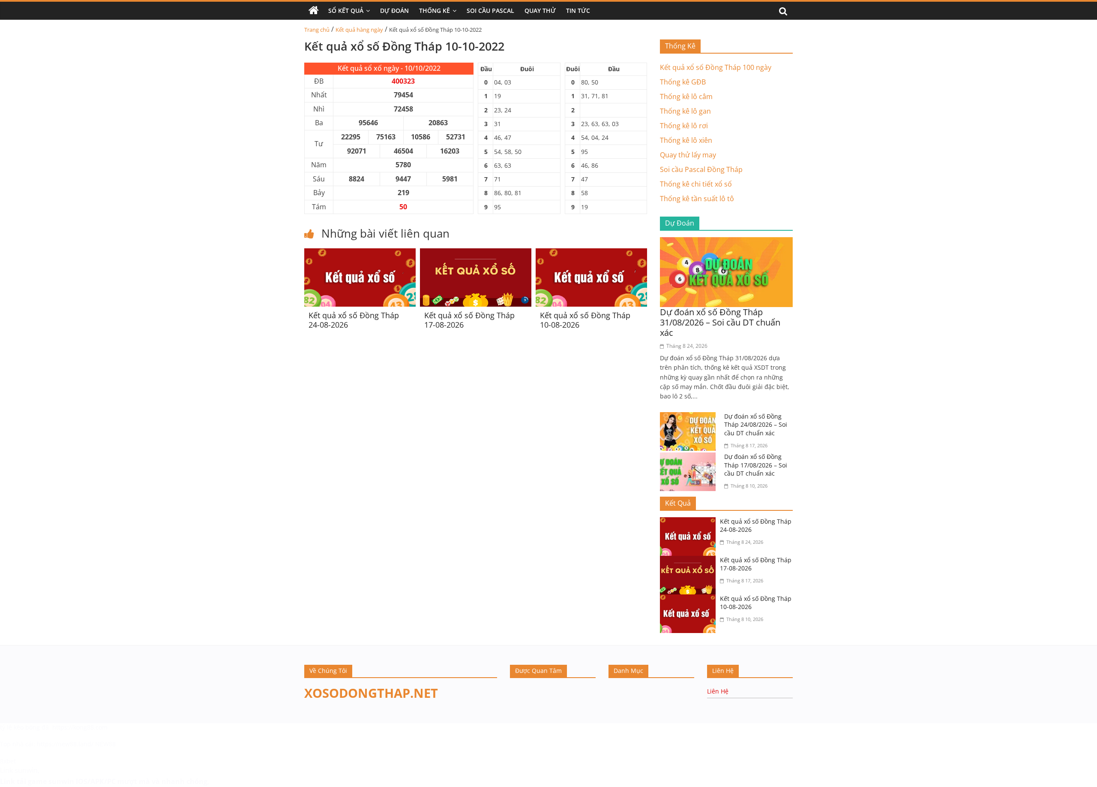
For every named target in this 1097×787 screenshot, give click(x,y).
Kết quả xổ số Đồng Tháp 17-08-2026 (469, 320)
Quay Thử (540, 10)
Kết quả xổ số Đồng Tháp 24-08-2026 (354, 320)
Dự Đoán (394, 10)
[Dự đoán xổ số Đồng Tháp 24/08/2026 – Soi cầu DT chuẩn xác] (690, 417)
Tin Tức (578, 10)
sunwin (61, 781)
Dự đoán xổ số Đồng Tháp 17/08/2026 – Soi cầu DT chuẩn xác (755, 464)
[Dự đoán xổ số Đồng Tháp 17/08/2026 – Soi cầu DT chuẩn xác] (690, 457)
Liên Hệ (717, 691)
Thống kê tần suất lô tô (697, 198)
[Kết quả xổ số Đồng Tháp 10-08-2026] (591, 253)
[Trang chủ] (313, 11)
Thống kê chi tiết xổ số (696, 184)
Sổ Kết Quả (345, 10)
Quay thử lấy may (688, 155)
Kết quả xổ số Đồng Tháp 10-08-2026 (585, 320)
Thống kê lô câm (686, 96)
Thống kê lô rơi (684, 125)
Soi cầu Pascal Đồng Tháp (701, 169)
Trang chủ (317, 29)
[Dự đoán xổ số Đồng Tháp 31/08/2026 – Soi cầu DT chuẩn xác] (726, 242)
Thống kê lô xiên (686, 140)
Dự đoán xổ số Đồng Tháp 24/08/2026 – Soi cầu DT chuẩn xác (755, 424)
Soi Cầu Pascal (490, 10)
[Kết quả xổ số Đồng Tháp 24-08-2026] (360, 253)
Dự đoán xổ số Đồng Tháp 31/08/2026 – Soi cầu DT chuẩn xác (720, 322)
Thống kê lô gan (685, 111)
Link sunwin (19, 770)
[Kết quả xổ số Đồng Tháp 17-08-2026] (475, 253)
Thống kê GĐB (683, 82)
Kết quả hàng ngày (359, 29)
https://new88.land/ (65, 744)
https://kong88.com (80, 727)
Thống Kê (434, 10)
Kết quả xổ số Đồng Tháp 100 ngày (715, 67)
